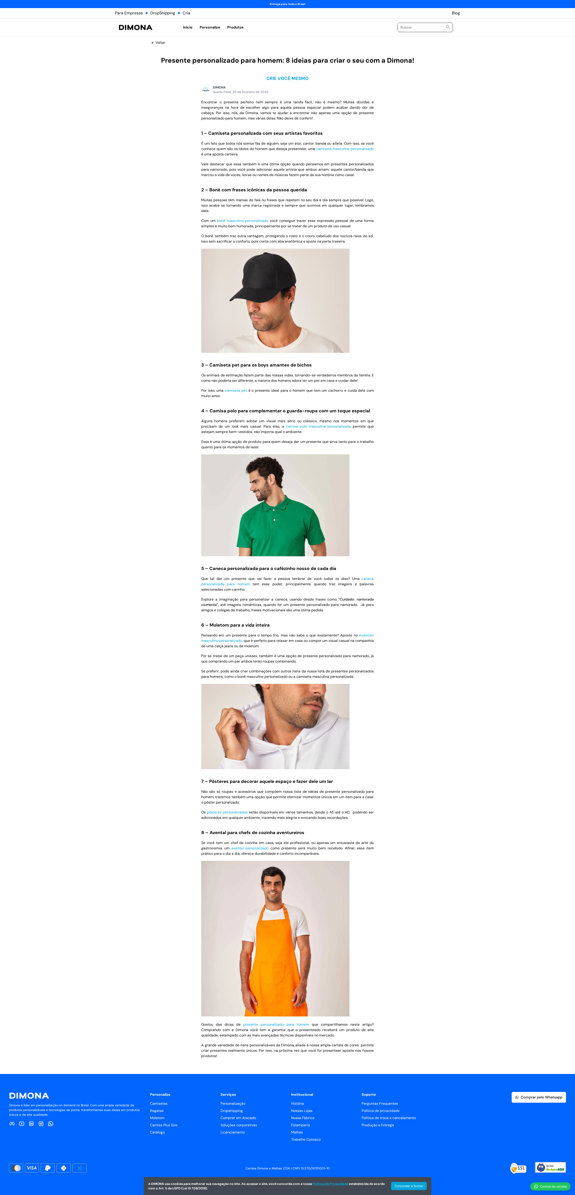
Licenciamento (233, 1132)
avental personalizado (249, 848)
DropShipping (162, 13)
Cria (186, 13)
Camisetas (159, 1103)
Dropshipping (232, 1110)
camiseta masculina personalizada (345, 148)
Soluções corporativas (239, 1125)
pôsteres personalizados (227, 812)
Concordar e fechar (409, 1186)
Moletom (157, 1117)
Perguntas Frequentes (380, 1103)
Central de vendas (553, 1186)
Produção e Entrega (378, 1125)
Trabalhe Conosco (306, 1139)
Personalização (233, 1103)
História (297, 1103)
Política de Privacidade (330, 1184)
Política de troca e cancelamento (389, 1117)
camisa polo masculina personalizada (318, 426)
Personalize (210, 27)
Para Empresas (129, 13)
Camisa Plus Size (163, 1125)
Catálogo (157, 1132)
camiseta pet (236, 390)
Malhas (297, 1132)
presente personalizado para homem (276, 1024)
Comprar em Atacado (238, 1117)
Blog (456, 13)
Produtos (235, 27)
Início (187, 27)
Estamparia (300, 1125)
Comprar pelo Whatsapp (541, 1097)
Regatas (157, 1110)
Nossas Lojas (301, 1110)
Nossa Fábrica (302, 1117)
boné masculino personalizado (242, 220)
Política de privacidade (381, 1110)
